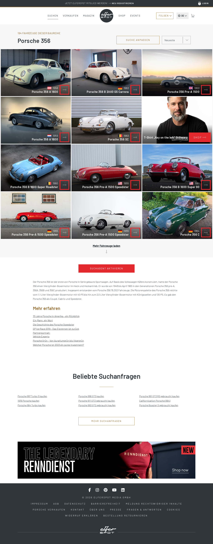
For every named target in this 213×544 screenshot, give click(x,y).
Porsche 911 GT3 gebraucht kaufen (96, 400)
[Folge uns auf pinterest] (105, 490)
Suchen (53, 15)
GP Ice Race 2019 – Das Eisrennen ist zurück (56, 328)
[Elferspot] (106, 16)
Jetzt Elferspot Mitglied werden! (99, 3)
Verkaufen (70, 15)
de (183, 15)
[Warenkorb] (192, 15)
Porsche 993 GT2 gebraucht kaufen (97, 405)
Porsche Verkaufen (49, 509)
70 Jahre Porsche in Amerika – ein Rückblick (56, 316)
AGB (56, 503)
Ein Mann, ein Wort (43, 320)
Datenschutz (75, 503)
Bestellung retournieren (125, 515)
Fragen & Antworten (144, 509)
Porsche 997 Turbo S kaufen (32, 396)
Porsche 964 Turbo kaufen (32, 405)
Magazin (88, 15)
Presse (116, 509)
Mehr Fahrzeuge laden (106, 245)
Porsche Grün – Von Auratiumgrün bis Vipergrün (58, 340)
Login (205, 3)
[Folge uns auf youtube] (114, 490)
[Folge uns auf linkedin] (123, 490)
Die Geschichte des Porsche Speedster (53, 324)
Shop (122, 15)
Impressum (39, 503)
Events (135, 15)
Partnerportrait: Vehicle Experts (41, 334)
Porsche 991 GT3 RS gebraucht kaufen (159, 396)
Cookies (173, 509)
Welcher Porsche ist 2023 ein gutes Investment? (58, 344)
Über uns (97, 509)
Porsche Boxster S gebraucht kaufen (158, 405)
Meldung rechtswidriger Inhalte (154, 503)
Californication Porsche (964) (154, 400)
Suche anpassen (138, 40)
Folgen (164, 15)
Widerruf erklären (81, 515)
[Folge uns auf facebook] (89, 490)
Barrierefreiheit (106, 503)
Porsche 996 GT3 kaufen (91, 396)
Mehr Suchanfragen (106, 421)
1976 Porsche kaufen (28, 400)
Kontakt (78, 509)
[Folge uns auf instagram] (97, 490)
